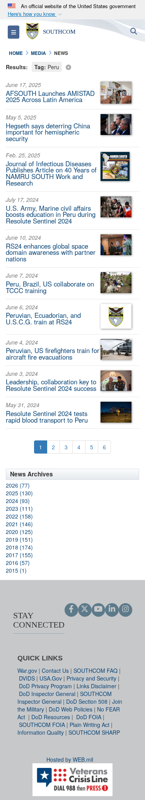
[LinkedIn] (112, 609)
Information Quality (40, 732)
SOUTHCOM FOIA (42, 724)
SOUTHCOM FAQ (95, 670)
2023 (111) (19, 508)
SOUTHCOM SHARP (94, 732)
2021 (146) (19, 524)
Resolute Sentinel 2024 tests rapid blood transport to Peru (47, 417)
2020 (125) (19, 532)
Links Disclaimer (96, 686)
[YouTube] (98, 609)
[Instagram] (125, 609)
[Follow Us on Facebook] (71, 609)
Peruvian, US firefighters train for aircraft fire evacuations (52, 354)
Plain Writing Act (89, 724)
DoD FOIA (88, 717)
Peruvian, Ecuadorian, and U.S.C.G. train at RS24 (43, 318)
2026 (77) (18, 485)
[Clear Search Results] (72, 66)
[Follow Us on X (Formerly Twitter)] (85, 609)
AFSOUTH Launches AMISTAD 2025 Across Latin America (50, 96)
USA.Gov (50, 678)
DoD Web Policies (70, 709)
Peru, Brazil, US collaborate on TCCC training (50, 287)
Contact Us (55, 670)
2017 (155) (19, 555)
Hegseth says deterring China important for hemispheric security (48, 132)
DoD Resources (50, 717)
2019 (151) (19, 539)
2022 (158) (19, 516)
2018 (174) (19, 547)
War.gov (27, 670)
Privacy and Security (91, 678)
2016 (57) (18, 562)
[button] (35, 14)
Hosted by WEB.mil (69, 759)
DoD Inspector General (47, 694)
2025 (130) (19, 493)
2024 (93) (18, 501)
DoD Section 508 (86, 701)
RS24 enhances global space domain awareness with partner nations (51, 252)
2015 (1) (16, 570)
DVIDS (27, 678)
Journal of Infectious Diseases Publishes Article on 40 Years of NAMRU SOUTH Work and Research (51, 173)
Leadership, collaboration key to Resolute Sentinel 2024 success (51, 385)
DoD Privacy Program (45, 686)
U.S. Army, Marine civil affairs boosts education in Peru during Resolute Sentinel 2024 (51, 214)
